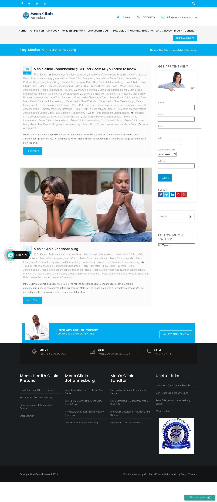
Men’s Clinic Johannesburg (56, 249)
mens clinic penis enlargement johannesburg (55, 124)
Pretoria (126, 17)
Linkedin (37, 3)
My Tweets (164, 245)
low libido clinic (125, 254)
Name (161, 103)
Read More (33, 150)
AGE (160, 138)
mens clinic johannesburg (64, 93)
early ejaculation (91, 265)
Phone (161, 126)
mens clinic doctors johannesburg (101, 116)
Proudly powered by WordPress (139, 474)
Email (161, 114)
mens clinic (81, 86)
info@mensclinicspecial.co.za (182, 17)
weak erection (39, 277)
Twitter (29, 3)
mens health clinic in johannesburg (43, 101)
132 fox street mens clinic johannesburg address (51, 265)
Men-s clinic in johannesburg (56, 86)
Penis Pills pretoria (83, 105)
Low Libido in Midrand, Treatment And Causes (84, 392)
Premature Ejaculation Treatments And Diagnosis (85, 413)
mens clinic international (113, 89)
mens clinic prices (93, 124)
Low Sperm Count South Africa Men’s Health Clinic (83, 403)
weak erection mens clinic (121, 124)
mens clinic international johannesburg (45, 273)
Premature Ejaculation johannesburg (60, 262)
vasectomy (79, 112)
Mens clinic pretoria (118, 93)
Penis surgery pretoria (109, 105)
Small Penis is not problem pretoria (95, 108)
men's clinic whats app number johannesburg (119, 269)
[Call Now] (10, 255)
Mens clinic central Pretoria (57, 89)
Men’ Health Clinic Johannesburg (36, 397)
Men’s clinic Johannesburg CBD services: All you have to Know (85, 69)
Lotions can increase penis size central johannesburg (92, 82)
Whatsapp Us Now (176, 334)
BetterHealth (170, 474)
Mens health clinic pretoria (81, 101)
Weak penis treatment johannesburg (108, 112)
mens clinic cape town (104, 86)
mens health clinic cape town (90, 97)
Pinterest (44, 3)
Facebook (22, 3)
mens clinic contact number (64, 116)
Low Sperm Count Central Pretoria (37, 390)
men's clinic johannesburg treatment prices (66, 269)
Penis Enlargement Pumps (54, 105)
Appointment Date (166, 150)
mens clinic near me (93, 93)
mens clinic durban (86, 89)
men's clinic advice (51, 258)
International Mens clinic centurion (73, 78)
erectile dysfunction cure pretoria (107, 74)
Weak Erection (27, 416)
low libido (132, 82)
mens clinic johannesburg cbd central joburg (96, 120)
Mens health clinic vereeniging (116, 101)
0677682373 (149, 17)
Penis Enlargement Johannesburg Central (37, 407)
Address (162, 161)
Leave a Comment (62, 277)
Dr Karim (41, 74)
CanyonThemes (189, 474)
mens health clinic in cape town (128, 97)
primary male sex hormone (57, 108)
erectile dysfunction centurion (69, 74)
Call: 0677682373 (185, 38)
